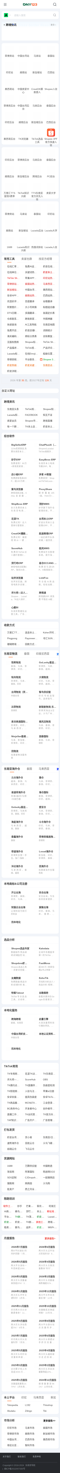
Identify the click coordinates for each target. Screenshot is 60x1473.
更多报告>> (49, 1420)
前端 (6, 56)
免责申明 (37, 1457)
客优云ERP (42, 1206)
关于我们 (7, 1457)
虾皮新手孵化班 (45, 1216)
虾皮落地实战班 (12, 1222)
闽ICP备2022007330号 (14, 1469)
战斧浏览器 (32, 1227)
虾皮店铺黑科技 (45, 1227)
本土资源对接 (44, 1211)
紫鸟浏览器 (21, 1227)
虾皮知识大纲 (22, 1222)
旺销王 (52, 1206)
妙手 (19, 1206)
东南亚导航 (30, 1465)
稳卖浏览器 (10, 1227)
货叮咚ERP (32, 1211)
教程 (13, 56)
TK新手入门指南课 (24, 1216)
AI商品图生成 (11, 1211)
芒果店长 (30, 1206)
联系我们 (22, 1457)
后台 (13, 214)
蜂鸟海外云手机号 (24, 1211)
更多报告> (50, 1238)
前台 (20, 56)
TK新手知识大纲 (34, 1222)
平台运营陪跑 (11, 1216)
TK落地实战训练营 (35, 1216)
